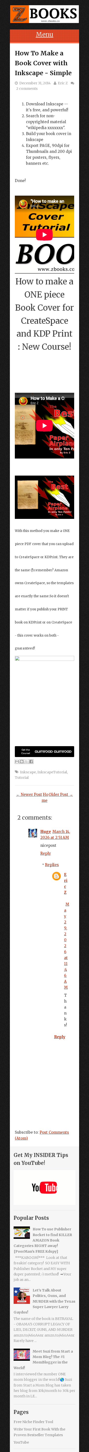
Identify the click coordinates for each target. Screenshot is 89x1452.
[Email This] (17, 761)
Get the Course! (25, 751)
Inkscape (28, 772)
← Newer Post (29, 794)
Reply (45, 853)
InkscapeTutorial (52, 772)
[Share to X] (26, 761)
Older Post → (61, 794)
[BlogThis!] (21, 761)
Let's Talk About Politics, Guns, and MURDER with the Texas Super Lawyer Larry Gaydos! (44, 1301)
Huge (45, 831)
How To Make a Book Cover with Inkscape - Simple (43, 63)
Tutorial (22, 777)
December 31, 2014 (35, 83)
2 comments (27, 88)
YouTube (21, 1442)
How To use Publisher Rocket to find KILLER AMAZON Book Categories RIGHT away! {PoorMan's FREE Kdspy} (43, 1240)
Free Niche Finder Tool (33, 1422)
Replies (52, 864)
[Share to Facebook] (31, 761)
